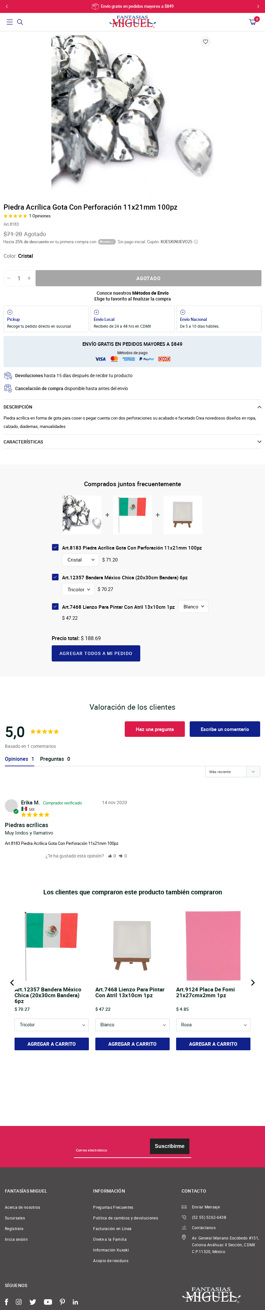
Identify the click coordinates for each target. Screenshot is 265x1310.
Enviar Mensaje (206, 1207)
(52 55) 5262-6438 (209, 1217)
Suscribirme (170, 1146)
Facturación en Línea (112, 1228)
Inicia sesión (16, 1239)
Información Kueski (111, 1250)
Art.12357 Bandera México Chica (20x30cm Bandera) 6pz (125, 577)
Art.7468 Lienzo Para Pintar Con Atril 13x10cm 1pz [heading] (129, 993)
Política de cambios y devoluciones (125, 1218)
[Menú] (9, 22)
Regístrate (14, 1228)
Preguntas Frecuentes (113, 1207)
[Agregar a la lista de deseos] (205, 41)
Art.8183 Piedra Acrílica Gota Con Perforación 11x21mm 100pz (61, 843)
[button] (112, 856)
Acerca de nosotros (22, 1207)
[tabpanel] (132, 116)
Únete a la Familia (110, 1239)
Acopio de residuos (110, 1260)
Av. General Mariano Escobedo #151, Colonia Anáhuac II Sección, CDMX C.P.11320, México (225, 1244)
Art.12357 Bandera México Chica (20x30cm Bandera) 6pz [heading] (48, 995)
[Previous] (12, 982)
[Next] (252, 982)
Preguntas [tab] (52, 759)
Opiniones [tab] (16, 759)
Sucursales (15, 1218)
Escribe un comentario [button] (225, 729)
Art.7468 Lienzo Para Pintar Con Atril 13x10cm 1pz (118, 607)
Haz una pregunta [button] (155, 729)
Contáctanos (204, 1227)
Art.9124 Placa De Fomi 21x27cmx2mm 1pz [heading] (205, 993)
